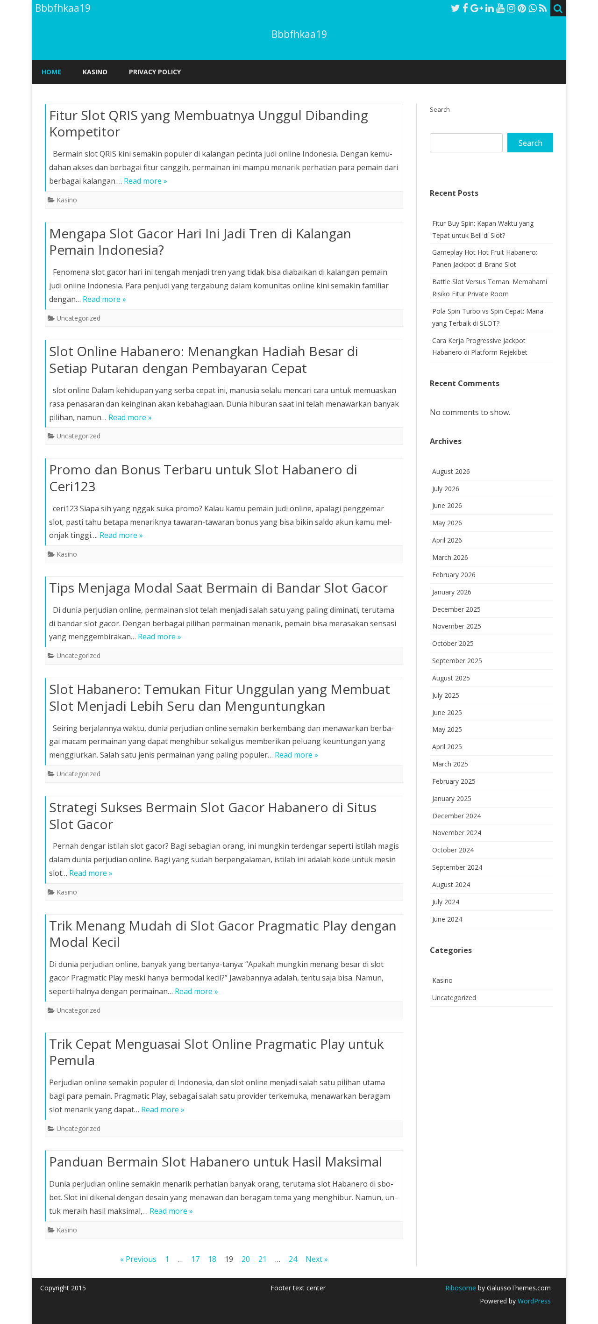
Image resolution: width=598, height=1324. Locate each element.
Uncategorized (78, 318)
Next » (317, 1259)
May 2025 (447, 729)
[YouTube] (500, 7)
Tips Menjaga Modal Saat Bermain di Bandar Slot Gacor (218, 587)
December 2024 (456, 815)
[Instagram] (511, 7)
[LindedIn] (489, 7)
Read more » (145, 181)
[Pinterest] (522, 7)
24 (293, 1259)
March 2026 (450, 557)
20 (246, 1259)
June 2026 (447, 505)
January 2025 (451, 798)
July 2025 (445, 695)
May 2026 (447, 522)
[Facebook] (465, 7)
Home (51, 71)
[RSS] (543, 7)
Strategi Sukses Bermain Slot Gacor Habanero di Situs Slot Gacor (213, 815)
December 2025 (456, 609)
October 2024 (453, 849)
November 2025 (456, 626)
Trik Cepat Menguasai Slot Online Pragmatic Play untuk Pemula (216, 1052)
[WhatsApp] (532, 7)
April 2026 (447, 540)
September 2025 (457, 660)
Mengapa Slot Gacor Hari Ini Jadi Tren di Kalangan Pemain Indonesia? (200, 241)
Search (440, 109)
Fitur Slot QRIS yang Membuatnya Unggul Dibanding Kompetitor (208, 123)
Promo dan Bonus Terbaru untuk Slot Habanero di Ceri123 (203, 477)
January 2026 (451, 591)
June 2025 (447, 712)
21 (262, 1259)
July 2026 (445, 488)
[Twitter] (455, 7)
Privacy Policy (155, 71)
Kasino (95, 71)
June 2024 (447, 919)
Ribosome (460, 1287)
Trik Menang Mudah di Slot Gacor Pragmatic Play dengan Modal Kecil (223, 933)
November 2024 (456, 832)
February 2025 (454, 781)
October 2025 (453, 643)
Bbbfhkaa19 (299, 34)
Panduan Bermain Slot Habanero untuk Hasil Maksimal (215, 1161)
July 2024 (445, 901)
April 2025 (447, 746)
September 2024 (457, 867)
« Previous (138, 1259)
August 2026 (451, 471)
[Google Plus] (476, 7)
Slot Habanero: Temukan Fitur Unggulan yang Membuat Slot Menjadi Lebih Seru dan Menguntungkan (219, 697)
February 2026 (454, 574)
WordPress (533, 1300)
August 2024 (451, 884)
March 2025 (450, 763)
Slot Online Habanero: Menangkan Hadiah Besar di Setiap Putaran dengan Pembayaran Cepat (203, 359)
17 (195, 1259)
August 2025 (451, 677)
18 (212, 1259)
